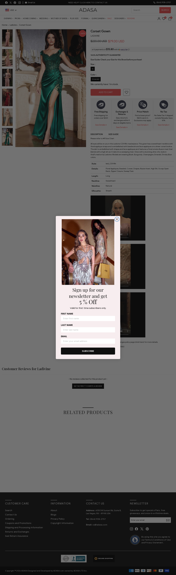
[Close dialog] (117, 219)
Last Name (67, 325)
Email (64, 336)
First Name (67, 313)
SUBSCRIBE (88, 351)
